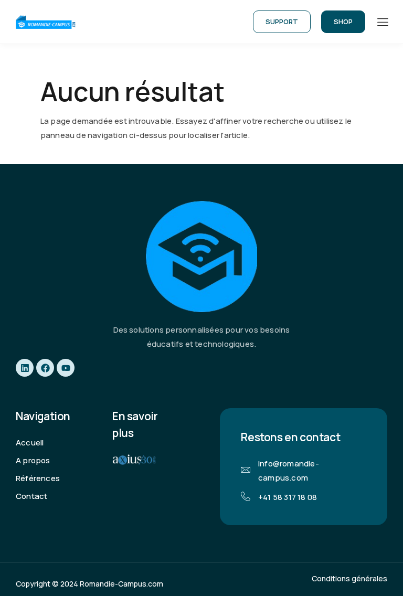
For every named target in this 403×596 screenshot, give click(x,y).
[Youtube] (66, 368)
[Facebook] (45, 368)
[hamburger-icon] (382, 22)
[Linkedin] (25, 368)
